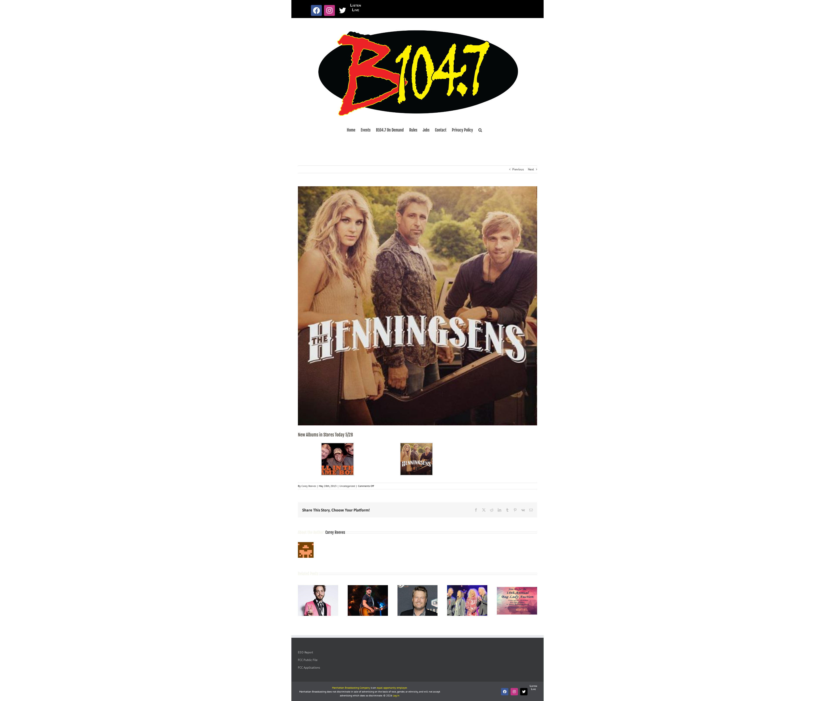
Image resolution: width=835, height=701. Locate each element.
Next (531, 169)
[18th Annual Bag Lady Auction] (517, 587)
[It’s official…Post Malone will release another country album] (318, 587)
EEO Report (305, 652)
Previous (518, 169)
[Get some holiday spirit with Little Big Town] (467, 587)
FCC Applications (309, 667)
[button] (480, 130)
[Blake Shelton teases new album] (417, 587)
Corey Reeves (308, 486)
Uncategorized (347, 486)
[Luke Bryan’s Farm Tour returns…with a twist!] (368, 587)
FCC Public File (307, 660)
